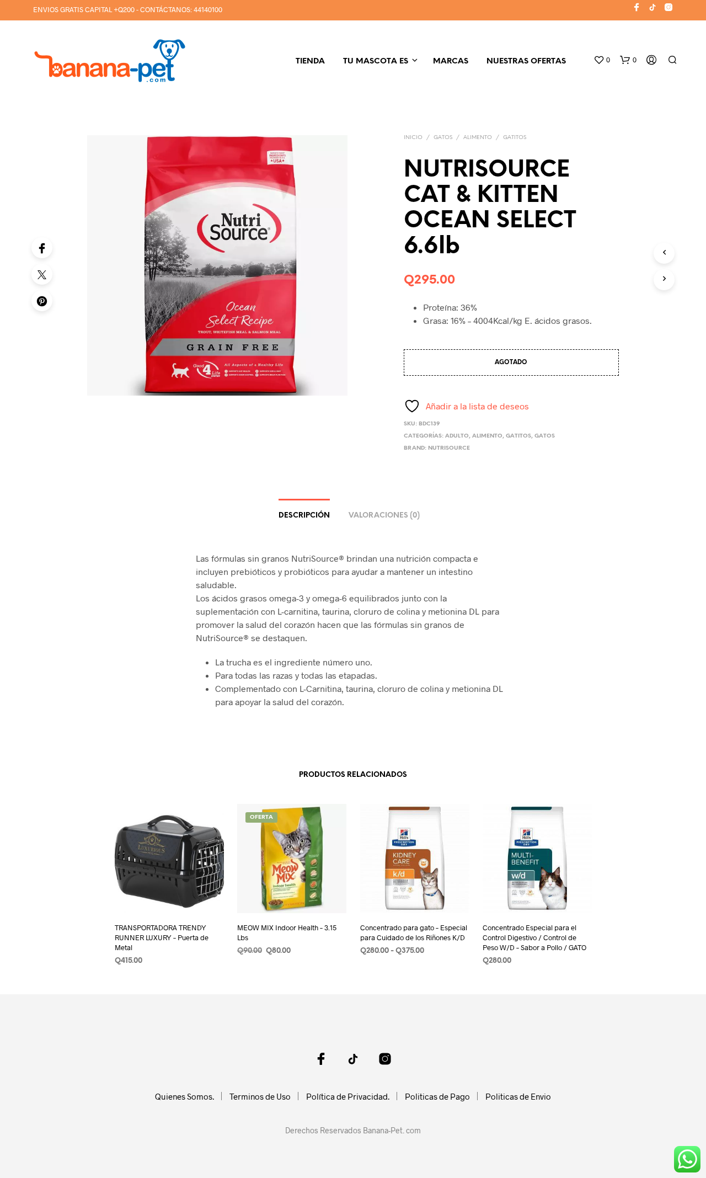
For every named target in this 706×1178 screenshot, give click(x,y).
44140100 (208, 9)
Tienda (310, 61)
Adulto (457, 436)
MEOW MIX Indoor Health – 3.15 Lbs (286, 932)
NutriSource (449, 448)
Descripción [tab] (304, 515)
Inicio (413, 138)
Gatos (443, 138)
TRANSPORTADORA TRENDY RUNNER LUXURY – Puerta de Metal (161, 937)
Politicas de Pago (437, 1096)
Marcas (450, 61)
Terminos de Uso (260, 1096)
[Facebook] (41, 247)
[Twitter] (41, 274)
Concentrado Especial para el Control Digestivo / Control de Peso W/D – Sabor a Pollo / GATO (534, 937)
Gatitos (514, 138)
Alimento (477, 138)
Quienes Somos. (184, 1096)
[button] (601, 60)
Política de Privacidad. (347, 1096)
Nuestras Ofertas (526, 61)
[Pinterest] (41, 300)
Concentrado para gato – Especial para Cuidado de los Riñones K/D (413, 932)
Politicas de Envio (518, 1096)
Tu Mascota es (375, 61)
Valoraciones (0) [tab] (384, 515)
